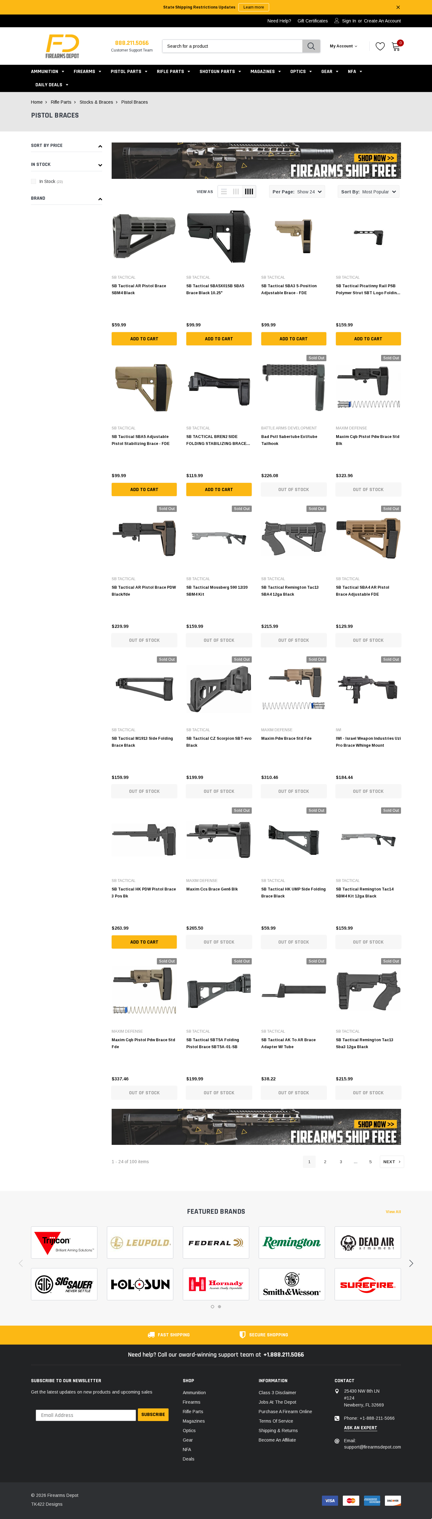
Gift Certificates (313, 21)
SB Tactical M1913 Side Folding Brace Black (142, 742)
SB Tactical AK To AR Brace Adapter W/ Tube (288, 1043)
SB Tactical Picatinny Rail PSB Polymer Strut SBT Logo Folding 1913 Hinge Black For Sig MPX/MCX (367, 289)
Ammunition (44, 71)
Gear (326, 71)
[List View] (224, 191)
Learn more (254, 7)
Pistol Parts (126, 71)
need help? (279, 21)
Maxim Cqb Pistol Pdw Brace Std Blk (367, 440)
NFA (352, 71)
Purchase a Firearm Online (285, 1411)
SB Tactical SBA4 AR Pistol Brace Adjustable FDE (362, 591)
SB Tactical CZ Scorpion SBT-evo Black (218, 742)
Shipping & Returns (278, 1430)
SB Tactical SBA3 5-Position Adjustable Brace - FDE (289, 289)
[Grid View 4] (249, 191)
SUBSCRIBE (153, 1414)
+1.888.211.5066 (283, 1355)
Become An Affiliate (277, 1440)
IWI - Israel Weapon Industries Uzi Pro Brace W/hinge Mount (368, 742)
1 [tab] (212, 1306)
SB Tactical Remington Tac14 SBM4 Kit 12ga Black (364, 892)
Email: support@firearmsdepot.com (372, 1443)
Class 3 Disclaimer (277, 1392)
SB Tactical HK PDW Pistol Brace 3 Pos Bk (144, 892)
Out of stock (293, 489)
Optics (298, 71)
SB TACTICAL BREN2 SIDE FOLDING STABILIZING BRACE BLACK (216, 440)
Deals (188, 1458)
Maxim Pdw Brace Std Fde (286, 738)
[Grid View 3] (236, 191)
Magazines (262, 71)
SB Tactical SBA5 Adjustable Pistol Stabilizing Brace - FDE (141, 440)
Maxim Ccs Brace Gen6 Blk (212, 889)
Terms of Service (276, 1421)
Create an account (382, 21)
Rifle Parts (171, 71)
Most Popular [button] (365, 191)
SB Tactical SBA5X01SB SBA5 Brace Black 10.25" (215, 289)
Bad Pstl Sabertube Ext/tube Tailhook (289, 440)
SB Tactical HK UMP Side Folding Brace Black (293, 892)
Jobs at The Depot (277, 1402)
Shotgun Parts (217, 71)
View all (393, 1212)
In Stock (51, 181)
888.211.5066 (132, 43)
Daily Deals (48, 85)
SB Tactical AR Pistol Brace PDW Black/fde (144, 591)
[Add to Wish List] (173, 323)
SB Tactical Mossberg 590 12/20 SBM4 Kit (217, 591)
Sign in (349, 21)
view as (205, 192)
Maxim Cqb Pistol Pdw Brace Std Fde (143, 1043)
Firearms (84, 71)
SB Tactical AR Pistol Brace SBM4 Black (139, 289)
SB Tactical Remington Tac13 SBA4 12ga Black (290, 591)
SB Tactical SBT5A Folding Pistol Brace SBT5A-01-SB (212, 1043)
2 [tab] (219, 1306)
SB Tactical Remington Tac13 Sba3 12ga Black (364, 1043)
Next (389, 1161)
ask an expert (360, 1428)
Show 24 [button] (294, 191)
